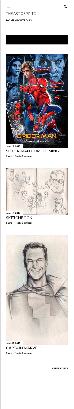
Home (10, 20)
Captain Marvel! (23, 347)
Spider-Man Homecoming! (33, 151)
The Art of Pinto (21, 13)
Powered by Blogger (40, 391)
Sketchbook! (20, 217)
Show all (59, 39)
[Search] (65, 6)
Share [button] (9, 156)
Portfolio (24, 20)
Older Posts (60, 368)
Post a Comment (23, 156)
